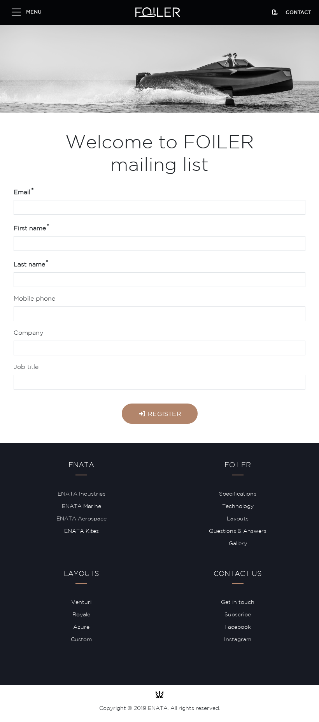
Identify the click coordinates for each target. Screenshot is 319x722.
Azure (81, 627)
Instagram (237, 639)
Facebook (237, 627)
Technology (238, 506)
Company (28, 333)
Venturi (81, 602)
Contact (298, 12)
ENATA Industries (81, 494)
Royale (81, 614)
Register (163, 414)
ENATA (81, 465)
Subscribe (237, 614)
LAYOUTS (81, 574)
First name (30, 228)
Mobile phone (34, 299)
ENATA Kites (81, 531)
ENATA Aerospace (81, 519)
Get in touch (237, 602)
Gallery (238, 543)
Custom (81, 639)
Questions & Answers (237, 531)
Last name (29, 265)
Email (22, 192)
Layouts (238, 519)
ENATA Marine (81, 506)
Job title (26, 367)
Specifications (237, 494)
